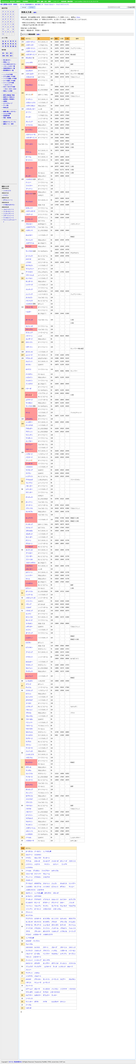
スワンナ (28, 684)
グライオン (37, 979)
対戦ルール (6, 62)
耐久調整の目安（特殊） (10, 4)
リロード (56, 1)
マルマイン (29, 821)
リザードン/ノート (8, 215)
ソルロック (37, 950)
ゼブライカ (29, 796)
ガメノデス (46, 960)
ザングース (37, 925)
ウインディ (29, 435)
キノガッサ (29, 922)
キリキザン (46, 922)
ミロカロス (29, 467)
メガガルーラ (30, 840)
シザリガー (29, 626)
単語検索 (63, 1)
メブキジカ (63, 931)
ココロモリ (37, 854)
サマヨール (29, 925)
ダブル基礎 (6, 76)
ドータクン (37, 851)
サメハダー (29, 537)
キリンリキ (29, 617)
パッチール (55, 928)
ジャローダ (55, 861)
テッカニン (63, 963)
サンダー (28, 176)
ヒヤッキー (29, 489)
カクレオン (63, 918)
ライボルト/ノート (8, 217)
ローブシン (72, 953)
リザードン (29, 347)
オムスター (29, 235)
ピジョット (55, 886)
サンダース (29, 281)
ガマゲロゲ (29, 700)
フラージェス (30, 275)
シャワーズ (29, 284)
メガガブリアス (30, 227)
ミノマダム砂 (30, 937)
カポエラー (37, 995)
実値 (13, 95)
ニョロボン (29, 886)
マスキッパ (29, 665)
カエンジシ (29, 342)
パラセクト (63, 928)
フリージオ (29, 559)
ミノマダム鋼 (38, 893)
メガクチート (37, 957)
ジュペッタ (29, 751)
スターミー (29, 449)
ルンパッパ (29, 676)
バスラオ (28, 808)
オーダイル (29, 851)
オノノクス (55, 918)
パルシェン (29, 709)
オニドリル (29, 915)
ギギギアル (37, 883)
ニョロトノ (29, 637)
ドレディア (29, 289)
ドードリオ (29, 928)
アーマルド (29, 883)
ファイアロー (46, 870)
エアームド (29, 989)
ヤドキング (29, 470)
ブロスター (29, 224)
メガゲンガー (30, 45)
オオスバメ (29, 963)
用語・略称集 (7, 117)
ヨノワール (55, 906)
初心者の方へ (7, 60)
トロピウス (46, 877)
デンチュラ (29, 497)
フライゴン (29, 802)
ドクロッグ (29, 690)
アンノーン (29, 877)
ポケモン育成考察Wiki (15, 1062)
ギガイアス (72, 918)
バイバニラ (29, 300)
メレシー (28, 969)
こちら (78, 17)
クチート (45, 947)
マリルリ (28, 934)
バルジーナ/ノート (8, 209)
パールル (28, 837)
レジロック (62, 966)
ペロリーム (29, 725)
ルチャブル (55, 870)
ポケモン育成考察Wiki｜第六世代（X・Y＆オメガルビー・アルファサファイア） (45, 4)
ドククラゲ (29, 799)
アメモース (29, 777)
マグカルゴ (29, 818)
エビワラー (29, 995)
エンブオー (29, 441)
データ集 (5, 105)
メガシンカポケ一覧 (9, 66)
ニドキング (29, 706)
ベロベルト (29, 805)
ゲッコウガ (29, 425)
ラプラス (28, 741)
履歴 (49, 1)
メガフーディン (30, 42)
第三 (11, 53)
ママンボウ (29, 992)
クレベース (29, 985)
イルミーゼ (29, 874)
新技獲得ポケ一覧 (8, 70)
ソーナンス (29, 998)
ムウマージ (29, 399)
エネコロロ (29, 947)
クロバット (46, 883)
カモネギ (28, 941)
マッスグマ (37, 966)
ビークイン (29, 815)
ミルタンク (37, 992)
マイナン (47, 864)
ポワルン (63, 886)
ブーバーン (29, 189)
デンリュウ (29, 240)
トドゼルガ (29, 546)
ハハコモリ (46, 886)
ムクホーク (47, 966)
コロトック (72, 947)
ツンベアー (72, 883)
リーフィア (72, 931)
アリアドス (29, 918)
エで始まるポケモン (9, 204)
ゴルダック (29, 534)
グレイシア (29, 121)
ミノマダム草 (47, 851)
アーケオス (29, 272)
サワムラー (46, 995)
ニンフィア (29, 294)
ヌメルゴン (29, 297)
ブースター (29, 553)
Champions (5, 1)
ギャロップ (29, 789)
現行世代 (12, 1)
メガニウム (29, 757)
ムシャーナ (29, 355)
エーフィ (28, 112)
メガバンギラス (30, 562)
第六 (11, 55)
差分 (46, 1)
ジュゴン (54, 883)
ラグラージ (29, 738)
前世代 (18, 1)
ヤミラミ (45, 906)
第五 (7, 55)
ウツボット (29, 438)
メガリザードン (30, 54)
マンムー (71, 886)
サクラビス (29, 265)
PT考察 (13, 76)
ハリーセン (72, 950)
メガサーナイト (30, 48)
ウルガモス (29, 85)
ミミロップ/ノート (8, 213)
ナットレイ (29, 960)
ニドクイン (29, 864)
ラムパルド (63, 906)
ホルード (70, 966)
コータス (28, 703)
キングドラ (29, 518)
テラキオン (37, 877)
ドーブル (28, 1005)
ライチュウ (29, 671)
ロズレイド (29, 208)
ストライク (29, 950)
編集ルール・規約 (8, 124)
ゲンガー (28, 117)
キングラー (46, 963)
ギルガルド (29, 58)
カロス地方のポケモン (9, 64)
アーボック (29, 899)
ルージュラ (29, 256)
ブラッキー (37, 931)
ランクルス (29, 201)
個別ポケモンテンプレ (9, 122)
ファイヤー (29, 185)
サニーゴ (37, 902)
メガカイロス (47, 909)
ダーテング (29, 633)
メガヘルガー (30, 74)
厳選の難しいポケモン (9, 111)
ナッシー (28, 182)
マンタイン (29, 824)
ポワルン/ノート (8, 200)
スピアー (63, 979)
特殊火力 (12, 97)
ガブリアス (29, 785)
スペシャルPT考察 (8, 82)
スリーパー (37, 874)
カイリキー (63, 899)
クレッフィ (29, 792)
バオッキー (29, 486)
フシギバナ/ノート (8, 211)
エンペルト (29, 278)
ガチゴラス (47, 893)
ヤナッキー (29, 492)
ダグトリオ (55, 963)
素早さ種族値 (7, 95)
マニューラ (37, 982)
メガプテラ (40, 890)
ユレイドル (29, 773)
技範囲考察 (6, 115)
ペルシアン (37, 906)
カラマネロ (37, 896)
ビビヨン (28, 642)
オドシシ (28, 693)
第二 (7, 53)
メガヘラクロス (55, 992)
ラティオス (29, 144)
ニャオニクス (7, 190)
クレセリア (46, 861)
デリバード (55, 902)
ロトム (28, 412)
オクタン (28, 364)
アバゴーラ (29, 748)
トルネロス (29, 179)
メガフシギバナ (30, 211)
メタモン (37, 973)
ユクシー (55, 864)
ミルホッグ (55, 931)
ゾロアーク (29, 214)
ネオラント (29, 893)
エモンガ (37, 861)
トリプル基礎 (7, 78)
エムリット (29, 361)
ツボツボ (28, 1008)
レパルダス (29, 681)
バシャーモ (29, 307)
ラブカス (45, 992)
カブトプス (72, 899)
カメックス (29, 697)
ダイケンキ (29, 352)
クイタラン (29, 374)
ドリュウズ (29, 966)
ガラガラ (37, 963)
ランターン (46, 858)
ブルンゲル (29, 716)
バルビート (37, 976)
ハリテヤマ (63, 989)
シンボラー (29, 422)
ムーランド (46, 982)
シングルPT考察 (8, 74)
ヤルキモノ (55, 953)
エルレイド (55, 899)
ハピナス (37, 864)
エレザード (29, 339)
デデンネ (28, 767)
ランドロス (29, 251)
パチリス (28, 982)
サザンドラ (29, 168)
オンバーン (29, 502)
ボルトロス (29, 67)
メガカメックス (30, 102)
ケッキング (29, 524)
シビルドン (29, 377)
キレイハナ (29, 620)
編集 (42, 1)
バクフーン (29, 336)
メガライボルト (30, 105)
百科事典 (25, 1)
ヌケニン (63, 1001)
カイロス (37, 947)
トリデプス (29, 976)
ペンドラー (46, 953)
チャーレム (72, 925)
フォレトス (72, 928)
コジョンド (29, 527)
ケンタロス (46, 989)
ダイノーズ (63, 861)
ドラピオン (37, 928)
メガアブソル (30, 243)
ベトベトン (29, 906)
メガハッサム (57, 909)
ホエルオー (29, 662)
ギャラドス (37, 922)
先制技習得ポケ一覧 (9, 68)
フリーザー (29, 556)
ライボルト (29, 403)
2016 (14, 89)
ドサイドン (46, 950)
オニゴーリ (29, 780)
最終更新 (70, 1)
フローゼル (29, 719)
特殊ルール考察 (7, 91)
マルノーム (46, 874)
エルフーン (29, 854)
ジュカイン (29, 380)
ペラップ (28, 604)
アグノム (28, 152)
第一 (3, 53)
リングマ (64, 864)
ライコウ (28, 246)
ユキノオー (29, 569)
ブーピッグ (29, 652)
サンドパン (46, 979)
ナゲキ (45, 1001)
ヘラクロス (72, 989)
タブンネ (63, 925)
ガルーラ (37, 989)
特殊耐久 (12, 99)
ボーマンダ (29, 320)
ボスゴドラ (46, 931)
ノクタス (28, 262)
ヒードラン (29, 129)
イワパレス (46, 899)
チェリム (28, 687)
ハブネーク (29, 454)
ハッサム (54, 950)
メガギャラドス (30, 890)
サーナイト (29, 160)
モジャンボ (29, 326)
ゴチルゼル (29, 530)
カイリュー (29, 444)
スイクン (28, 629)
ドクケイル (72, 963)
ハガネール (63, 950)
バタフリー (29, 812)
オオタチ (28, 979)
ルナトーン (29, 572)
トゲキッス (29, 219)
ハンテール (29, 594)
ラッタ (55, 966)
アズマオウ (37, 899)
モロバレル (29, 732)
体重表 (5, 101)
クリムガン (72, 922)
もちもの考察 (7, 113)
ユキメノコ (29, 831)
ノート (32, 7)
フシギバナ (29, 463)
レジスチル (29, 867)
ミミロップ (37, 960)
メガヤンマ (29, 230)
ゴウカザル (29, 419)
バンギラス (29, 583)
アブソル (28, 861)
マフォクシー (30, 268)
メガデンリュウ (30, 51)
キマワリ (28, 369)
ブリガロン (36, 870)
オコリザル (46, 918)
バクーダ (28, 388)
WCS (4, 87)
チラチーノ (46, 902)
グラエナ (54, 922)
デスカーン (29, 543)
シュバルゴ (46, 925)
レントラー (29, 575)
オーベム (28, 157)
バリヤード (29, 457)
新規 (38, 1)
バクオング (29, 610)
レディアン (63, 953)
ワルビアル (72, 906)
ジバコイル (29, 125)
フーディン (29, 99)
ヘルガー (28, 312)
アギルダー (29, 428)
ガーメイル (29, 591)
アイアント (29, 973)
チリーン (28, 540)
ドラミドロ (29, 508)
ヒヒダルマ (29, 70)
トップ (33, 1)
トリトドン (29, 601)
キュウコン (29, 762)
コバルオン (29, 623)
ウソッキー (29, 1001)
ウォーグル (29, 944)
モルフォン (29, 668)
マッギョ (28, 770)
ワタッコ (28, 957)
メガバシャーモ (30, 134)
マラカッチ (29, 358)
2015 (10, 89)
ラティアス (29, 329)
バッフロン (55, 989)
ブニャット (29, 912)
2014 (6, 89)
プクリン (28, 745)
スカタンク (29, 880)
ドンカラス (29, 383)
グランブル (63, 922)
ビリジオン (29, 647)
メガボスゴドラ (48, 934)
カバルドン (29, 896)
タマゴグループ (7, 103)
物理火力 (5, 97)
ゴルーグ (54, 947)
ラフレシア (29, 332)
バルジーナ (29, 953)
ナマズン (5, 195)
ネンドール (37, 886)
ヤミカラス (29, 735)
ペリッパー (29, 722)
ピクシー (28, 588)
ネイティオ (29, 550)
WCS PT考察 (11, 87)
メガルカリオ (30, 77)
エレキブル (29, 511)
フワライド (29, 657)
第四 (3, 55)
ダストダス (55, 925)
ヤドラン (28, 473)
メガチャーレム (30, 828)
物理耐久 (5, 99)
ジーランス (55, 979)
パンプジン (36, 941)
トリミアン (29, 909)
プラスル (28, 713)
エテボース (37, 918)
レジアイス (29, 476)
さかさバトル (8, 84)
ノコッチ (71, 902)
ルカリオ (28, 259)
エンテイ (28, 614)
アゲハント (29, 431)
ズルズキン (72, 979)
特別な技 (5, 107)
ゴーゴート (29, 505)
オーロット (37, 909)
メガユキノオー (30, 109)
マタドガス (29, 729)
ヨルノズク (37, 858)
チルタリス (63, 883)
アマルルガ (29, 479)
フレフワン (29, 483)
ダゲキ (36, 1001)
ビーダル (37, 953)
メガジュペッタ (30, 598)
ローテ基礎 (6, 80)
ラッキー (54, 995)
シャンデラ (29, 62)
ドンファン (46, 928)
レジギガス (29, 834)
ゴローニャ (63, 947)
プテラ (28, 931)
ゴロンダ (55, 893)
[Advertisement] (9, 155)
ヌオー (62, 902)
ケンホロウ (29, 902)
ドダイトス (72, 861)
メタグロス (29, 566)
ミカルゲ (28, 607)
